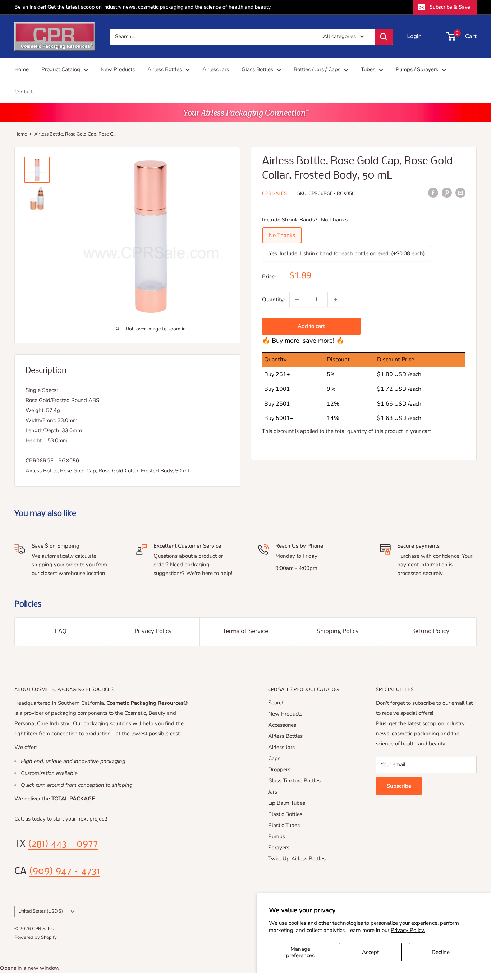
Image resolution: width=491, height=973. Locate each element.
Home (21, 69)
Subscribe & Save (450, 7)
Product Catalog (60, 69)
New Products (118, 69)
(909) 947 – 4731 (64, 872)
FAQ (60, 631)
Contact (23, 91)
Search (276, 702)
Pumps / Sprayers (417, 69)
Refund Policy (430, 631)
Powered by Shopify (35, 937)
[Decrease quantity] (297, 299)
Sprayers (278, 847)
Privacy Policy (153, 631)
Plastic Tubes (284, 825)
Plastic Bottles (285, 814)
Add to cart (311, 326)
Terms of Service (245, 631)
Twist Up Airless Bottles (297, 858)
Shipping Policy (338, 631)
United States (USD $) (40, 911)
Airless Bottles (164, 69)
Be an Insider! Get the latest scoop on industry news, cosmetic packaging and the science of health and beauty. (142, 7)
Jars (272, 791)
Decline (441, 952)
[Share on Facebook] (433, 192)
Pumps (276, 836)
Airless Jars (215, 69)
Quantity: (273, 299)
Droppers (279, 769)
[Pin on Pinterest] (447, 192)
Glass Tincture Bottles (294, 780)
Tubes (368, 69)
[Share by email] (460, 192)
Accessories (282, 724)
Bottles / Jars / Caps (317, 69)
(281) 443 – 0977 (63, 844)
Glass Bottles (257, 69)
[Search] (384, 37)
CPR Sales (274, 193)
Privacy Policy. (408, 930)
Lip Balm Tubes (286, 803)
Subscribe (399, 786)
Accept (370, 952)
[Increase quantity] (335, 299)
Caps (274, 758)
